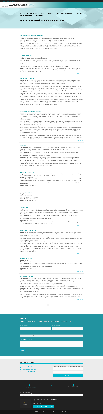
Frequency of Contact (27, 78)
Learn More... (79, 50)
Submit (22, 350)
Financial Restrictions (27, 192)
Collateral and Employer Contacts (30, 111)
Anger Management (26, 276)
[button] (68, 375)
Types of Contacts (26, 55)
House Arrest (24, 207)
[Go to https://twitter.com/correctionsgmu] (34, 367)
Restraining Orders (26, 258)
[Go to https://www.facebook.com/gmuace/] (34, 369)
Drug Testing (24, 145)
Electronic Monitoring (27, 172)
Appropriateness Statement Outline (31, 35)
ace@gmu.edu (31, 387)
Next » (53, 305)
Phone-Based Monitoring (28, 230)
